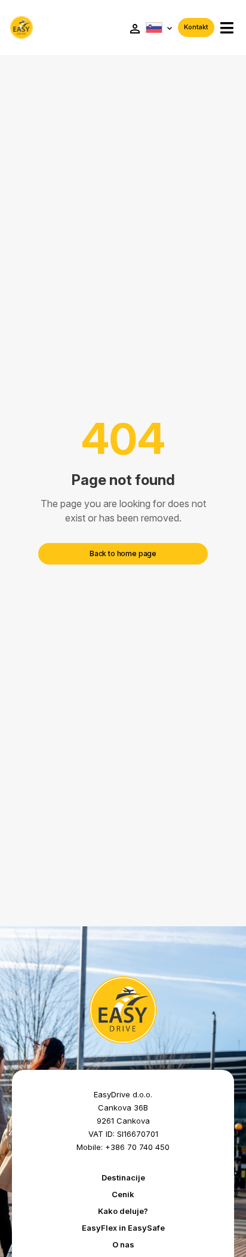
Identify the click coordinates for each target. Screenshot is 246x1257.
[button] (226, 27)
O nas (123, 1244)
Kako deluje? (123, 1211)
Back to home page (123, 553)
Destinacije (123, 1177)
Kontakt (196, 27)
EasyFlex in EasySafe (123, 1227)
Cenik (123, 1194)
